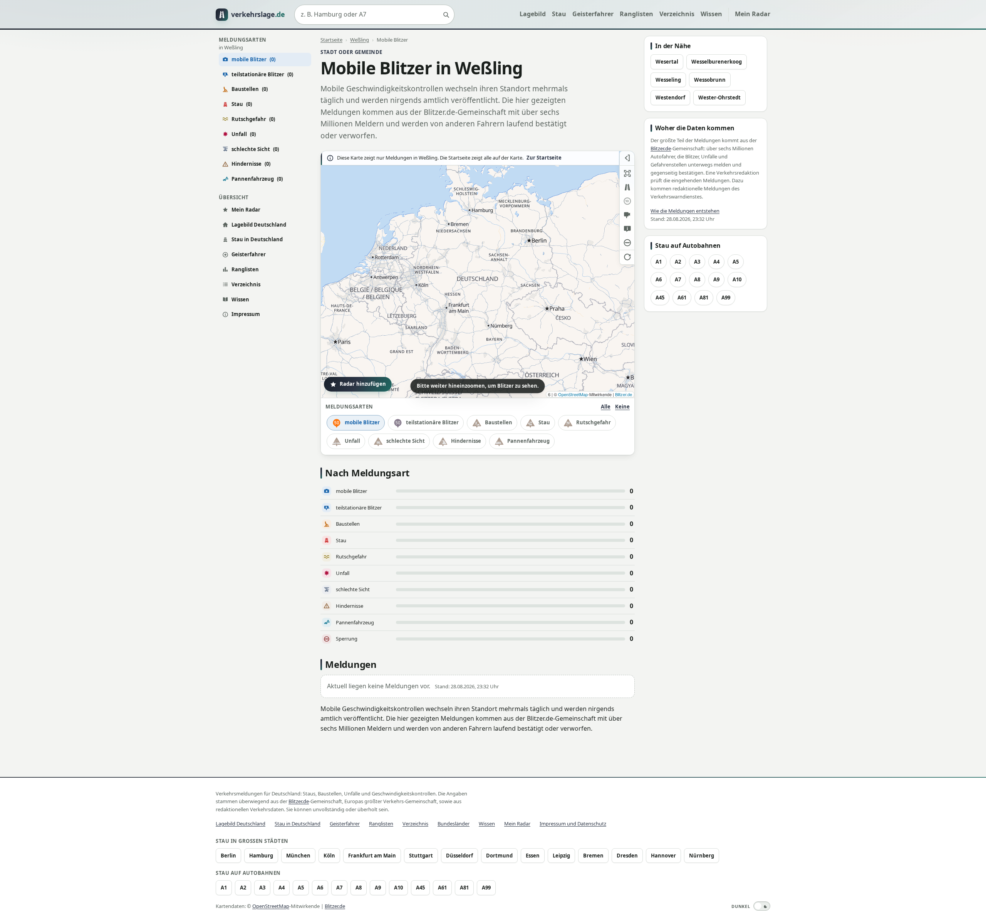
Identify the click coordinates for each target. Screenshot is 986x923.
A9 (716, 279)
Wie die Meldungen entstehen (685, 210)
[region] (477, 274)
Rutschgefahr (253, 119)
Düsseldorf (459, 855)
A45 (660, 297)
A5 (736, 261)
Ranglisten (636, 14)
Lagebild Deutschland (258, 224)
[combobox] (374, 15)
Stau (559, 14)
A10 (737, 279)
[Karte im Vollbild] (627, 173)
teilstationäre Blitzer (262, 74)
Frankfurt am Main (372, 855)
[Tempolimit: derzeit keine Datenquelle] (627, 201)
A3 (697, 261)
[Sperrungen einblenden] (627, 243)
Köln (329, 855)
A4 (716, 261)
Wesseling (668, 79)
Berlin (228, 855)
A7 (678, 279)
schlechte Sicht (255, 149)
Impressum (245, 314)
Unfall (243, 134)
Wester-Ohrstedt (719, 97)
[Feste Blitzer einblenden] (627, 215)
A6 (659, 279)
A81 (703, 297)
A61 (681, 297)
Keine (622, 406)
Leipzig (561, 855)
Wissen (711, 14)
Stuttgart (421, 855)
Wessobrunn (710, 79)
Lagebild (533, 14)
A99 (725, 297)
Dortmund (499, 855)
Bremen (593, 855)
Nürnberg (701, 855)
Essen (533, 855)
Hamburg (261, 855)
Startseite (331, 39)
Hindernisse (250, 163)
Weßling (359, 39)
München (298, 855)
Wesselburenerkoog (716, 61)
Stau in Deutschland (257, 239)
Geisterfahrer (593, 14)
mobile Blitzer (362, 422)
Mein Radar (752, 14)
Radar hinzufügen (363, 383)
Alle (605, 406)
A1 (659, 261)
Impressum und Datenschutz (573, 823)
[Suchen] (446, 15)
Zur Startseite (544, 158)
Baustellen (249, 89)
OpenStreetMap (573, 394)
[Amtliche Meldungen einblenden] (627, 229)
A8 (697, 279)
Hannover (663, 855)
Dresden (627, 855)
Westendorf (670, 97)
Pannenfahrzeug (257, 178)
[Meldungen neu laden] (627, 257)
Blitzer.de (623, 394)
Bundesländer (454, 823)
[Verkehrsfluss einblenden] (627, 187)
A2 (678, 261)
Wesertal (667, 61)
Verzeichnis (676, 14)
